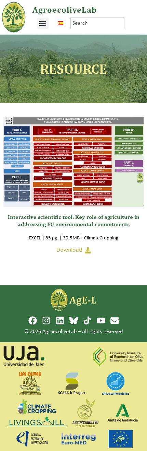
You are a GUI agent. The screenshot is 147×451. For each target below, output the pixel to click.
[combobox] (97, 23)
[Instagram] (46, 320)
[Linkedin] (60, 320)
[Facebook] (33, 320)
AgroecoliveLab (64, 9)
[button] (43, 23)
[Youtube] (101, 320)
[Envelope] (115, 320)
